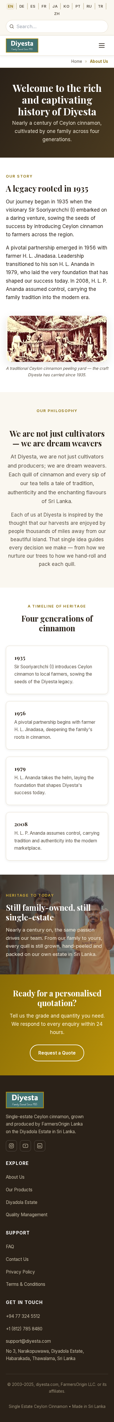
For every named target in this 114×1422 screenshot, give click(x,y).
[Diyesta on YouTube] (25, 1145)
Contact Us (17, 1259)
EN (10, 6)
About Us (15, 1177)
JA (55, 6)
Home (76, 61)
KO (66, 6)
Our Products (19, 1189)
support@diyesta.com (28, 1341)
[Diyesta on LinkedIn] (39, 1145)
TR (100, 6)
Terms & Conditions (25, 1284)
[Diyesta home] (22, 45)
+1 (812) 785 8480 (24, 1329)
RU (89, 6)
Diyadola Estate (21, 1202)
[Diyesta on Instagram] (11, 1145)
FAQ (10, 1246)
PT (78, 6)
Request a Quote (57, 1053)
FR (44, 6)
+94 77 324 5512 (23, 1316)
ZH (57, 13)
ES (33, 6)
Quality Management (26, 1214)
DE (22, 6)
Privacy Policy (20, 1272)
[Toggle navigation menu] (101, 45)
